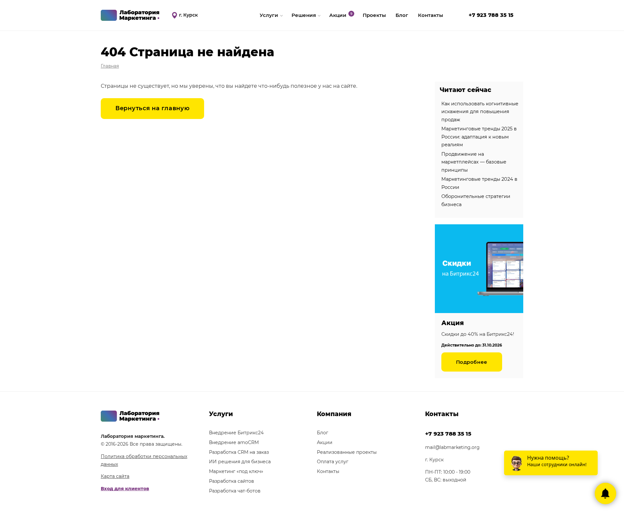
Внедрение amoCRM (234, 442)
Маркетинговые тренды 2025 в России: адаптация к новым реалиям (479, 137)
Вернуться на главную (152, 108)
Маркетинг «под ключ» (236, 471)
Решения (304, 15)
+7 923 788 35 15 (491, 15)
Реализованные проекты (347, 452)
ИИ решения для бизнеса (240, 462)
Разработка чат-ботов (235, 491)
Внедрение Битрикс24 (236, 433)
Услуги (269, 15)
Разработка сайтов (231, 481)
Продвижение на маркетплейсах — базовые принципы (473, 162)
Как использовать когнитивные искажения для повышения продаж (479, 112)
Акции (337, 15)
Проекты (374, 15)
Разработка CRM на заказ (239, 452)
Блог (402, 15)
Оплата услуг (332, 462)
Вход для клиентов (125, 489)
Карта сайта (115, 476)
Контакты (430, 15)
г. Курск (188, 15)
